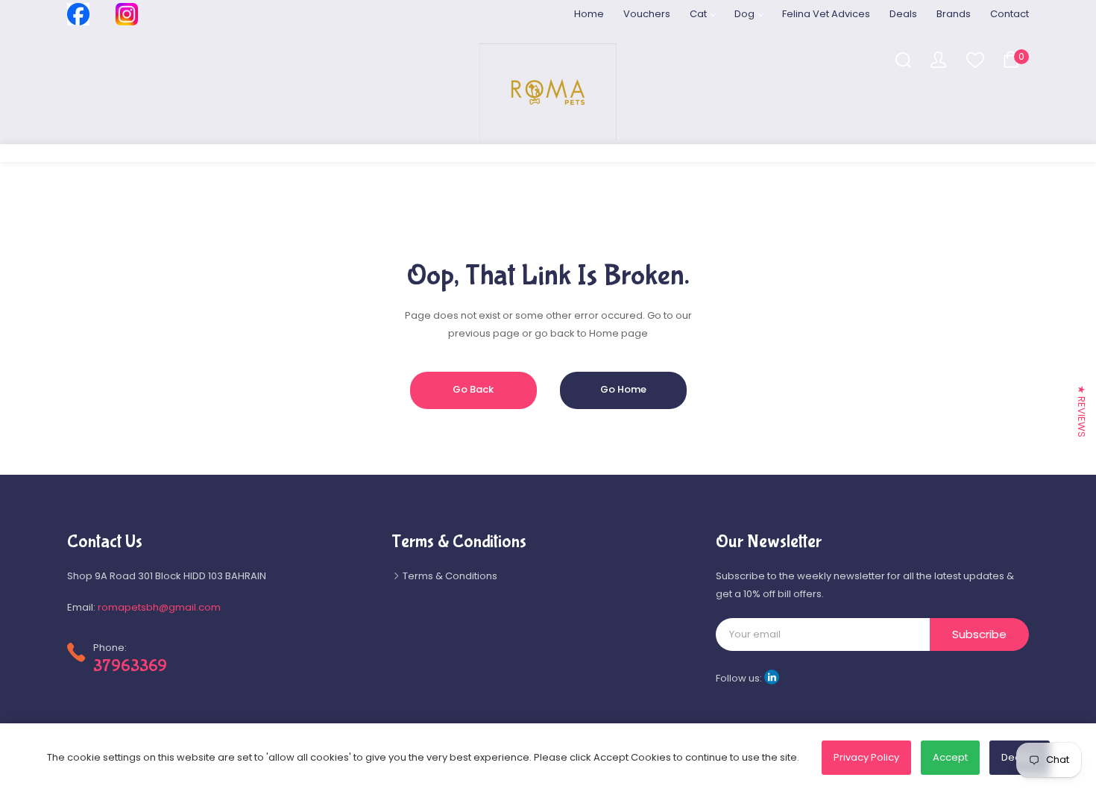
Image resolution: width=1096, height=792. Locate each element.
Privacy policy (866, 757)
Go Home (623, 389)
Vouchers (646, 14)
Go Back (473, 389)
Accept (950, 757)
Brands (953, 14)
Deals (903, 14)
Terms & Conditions (448, 576)
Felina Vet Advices (826, 14)
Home (589, 14)
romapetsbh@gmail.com (159, 607)
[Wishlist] (974, 59)
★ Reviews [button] (1081, 411)
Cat (699, 14)
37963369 (130, 666)
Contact (1009, 14)
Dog (745, 14)
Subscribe (979, 634)
